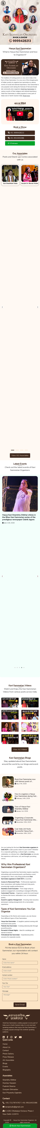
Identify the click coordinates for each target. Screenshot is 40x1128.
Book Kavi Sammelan (20, 1125)
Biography (7, 1070)
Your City (5, 983)
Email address (6, 967)
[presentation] (2, 307)
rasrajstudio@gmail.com (14, 1107)
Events (5, 1066)
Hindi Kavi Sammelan (27, 89)
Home (5, 1044)
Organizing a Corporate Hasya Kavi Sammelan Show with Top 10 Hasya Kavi (26, 819)
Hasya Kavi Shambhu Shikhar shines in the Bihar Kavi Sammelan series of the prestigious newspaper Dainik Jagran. (19, 517)
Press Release (8, 1057)
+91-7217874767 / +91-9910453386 (21, 1103)
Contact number (7, 975)
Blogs (5, 1063)
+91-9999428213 (17, 133)
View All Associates (20, 455)
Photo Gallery (8, 1054)
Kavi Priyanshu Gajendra (12, 1093)
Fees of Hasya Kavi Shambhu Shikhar (22, 808)
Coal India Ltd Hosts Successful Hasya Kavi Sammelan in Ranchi (24, 830)
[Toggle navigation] (37, 3)
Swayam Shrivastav (10, 1089)
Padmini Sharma (9, 1086)
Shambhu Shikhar (9, 1080)
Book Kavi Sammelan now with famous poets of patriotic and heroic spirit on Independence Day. (26, 780)
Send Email (20, 1004)
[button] (12, 450)
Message (5, 991)
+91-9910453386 (17, 138)
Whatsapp (13, 143)
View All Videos (20, 749)
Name (4, 959)
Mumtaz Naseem (9, 1083)
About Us (6, 1047)
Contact (6, 1050)
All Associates (8, 1060)
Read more (26, 96)
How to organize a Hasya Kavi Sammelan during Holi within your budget (25, 795)
